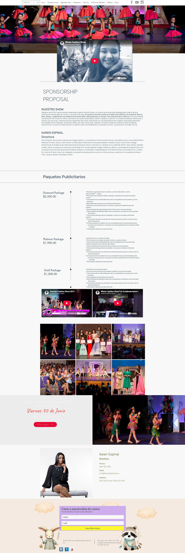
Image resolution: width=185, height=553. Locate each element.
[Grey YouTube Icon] (137, 2)
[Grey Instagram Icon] (142, 2)
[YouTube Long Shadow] (72, 549)
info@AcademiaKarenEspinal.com (109, 543)
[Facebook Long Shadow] (67, 549)
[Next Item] (141, 359)
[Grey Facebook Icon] (131, 2)
